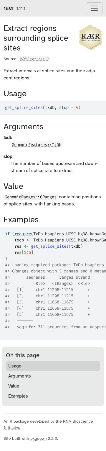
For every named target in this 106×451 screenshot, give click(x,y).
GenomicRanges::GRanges (31, 197)
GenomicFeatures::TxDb (36, 145)
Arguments (19, 376)
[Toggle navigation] (94, 8)
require (22, 234)
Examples (18, 396)
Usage (14, 366)
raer (9, 8)
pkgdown (38, 438)
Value (13, 386)
